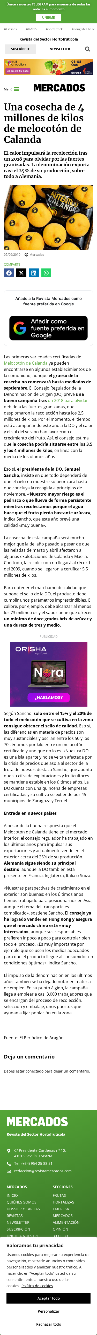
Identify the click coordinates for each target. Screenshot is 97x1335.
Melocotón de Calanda (26, 363)
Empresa (61, 1208)
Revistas (15, 1215)
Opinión (60, 1229)
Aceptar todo (49, 1298)
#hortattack (54, 29)
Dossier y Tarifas (23, 1208)
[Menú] (16, 89)
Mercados (63, 1215)
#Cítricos (10, 29)
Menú (8, 89)
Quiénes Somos (21, 1202)
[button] (88, 49)
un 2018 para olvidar (68, 400)
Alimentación (66, 1222)
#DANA (31, 29)
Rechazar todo (48, 1324)
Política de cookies (37, 1285)
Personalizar (48, 1311)
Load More (48, 1098)
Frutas (59, 1195)
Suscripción (18, 1229)
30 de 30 (60, 1235)
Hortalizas (63, 1202)
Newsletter (18, 1222)
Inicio (12, 1195)
